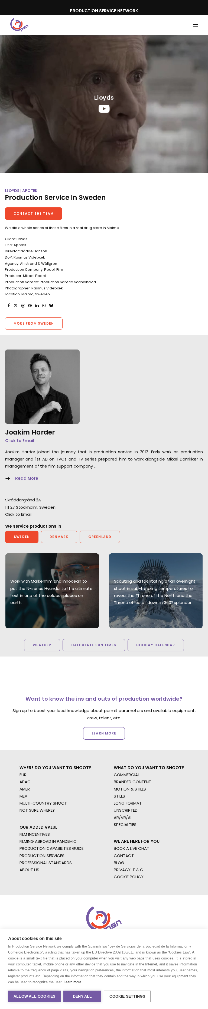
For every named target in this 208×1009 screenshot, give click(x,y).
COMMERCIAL (126, 775)
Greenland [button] (100, 536)
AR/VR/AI (122, 817)
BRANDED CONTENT (132, 782)
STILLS (119, 796)
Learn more (72, 982)
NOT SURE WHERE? (37, 810)
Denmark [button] (59, 536)
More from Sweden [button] (34, 323)
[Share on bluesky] (51, 305)
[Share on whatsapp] (44, 305)
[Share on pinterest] (30, 305)
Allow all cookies (34, 996)
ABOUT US (29, 870)
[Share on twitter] (15, 305)
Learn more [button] (104, 733)
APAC (25, 782)
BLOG (119, 863)
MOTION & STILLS (130, 789)
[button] (195, 25)
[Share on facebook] (8, 305)
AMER (25, 789)
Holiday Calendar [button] (155, 645)
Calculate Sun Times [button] (93, 645)
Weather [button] (42, 645)
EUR (23, 775)
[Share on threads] (23, 305)
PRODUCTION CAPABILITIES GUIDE (51, 848)
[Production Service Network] (19, 24)
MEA (23, 796)
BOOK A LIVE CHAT (131, 848)
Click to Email (19, 440)
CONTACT (124, 855)
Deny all (82, 996)
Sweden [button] (22, 536)
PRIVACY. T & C (128, 870)
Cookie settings (127, 996)
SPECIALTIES (125, 824)
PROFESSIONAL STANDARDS (46, 863)
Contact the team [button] (34, 213)
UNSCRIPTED (126, 810)
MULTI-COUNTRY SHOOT (43, 803)
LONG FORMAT (128, 803)
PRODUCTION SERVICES (42, 855)
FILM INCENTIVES (35, 834)
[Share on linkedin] (37, 305)
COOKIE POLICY (129, 877)
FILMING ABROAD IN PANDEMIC (48, 841)
